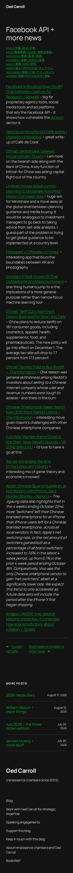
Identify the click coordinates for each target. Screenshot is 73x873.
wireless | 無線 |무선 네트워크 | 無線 (28, 76)
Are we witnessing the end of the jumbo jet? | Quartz (28, 464)
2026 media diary (20, 695)
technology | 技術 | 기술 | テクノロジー (30, 72)
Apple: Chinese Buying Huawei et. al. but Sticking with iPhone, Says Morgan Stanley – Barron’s (36, 491)
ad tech (57, 117)
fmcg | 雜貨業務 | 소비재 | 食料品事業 (29, 52)
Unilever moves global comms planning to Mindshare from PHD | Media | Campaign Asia (33, 191)
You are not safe (14, 648)
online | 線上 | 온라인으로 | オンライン (29, 68)
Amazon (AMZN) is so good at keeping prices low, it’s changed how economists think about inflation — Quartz (32, 621)
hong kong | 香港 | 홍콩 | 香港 (24, 56)
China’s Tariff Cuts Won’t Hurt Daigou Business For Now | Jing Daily (36, 314)
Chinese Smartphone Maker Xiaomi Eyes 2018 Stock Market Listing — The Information (35, 412)
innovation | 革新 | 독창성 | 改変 (25, 60)
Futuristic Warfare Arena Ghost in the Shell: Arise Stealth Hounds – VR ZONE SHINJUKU (36, 441)
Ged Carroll (15, 6)
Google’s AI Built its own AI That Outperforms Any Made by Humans (35, 279)
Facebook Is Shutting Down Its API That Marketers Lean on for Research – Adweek (34, 91)
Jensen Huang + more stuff (19, 743)
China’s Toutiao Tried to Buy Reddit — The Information (35, 369)
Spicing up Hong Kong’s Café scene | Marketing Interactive (36, 134)
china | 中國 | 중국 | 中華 (20, 48)
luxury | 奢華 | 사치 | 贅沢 (21, 64)
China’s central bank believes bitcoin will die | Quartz (30, 154)
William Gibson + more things (19, 709)
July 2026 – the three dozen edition (24, 726)
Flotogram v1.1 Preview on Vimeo (32, 251)
